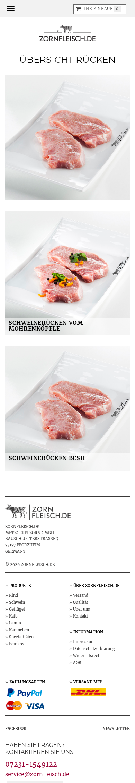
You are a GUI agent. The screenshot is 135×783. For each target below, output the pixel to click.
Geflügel (17, 609)
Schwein (17, 602)
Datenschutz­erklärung (94, 648)
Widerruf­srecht (87, 655)
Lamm (15, 623)
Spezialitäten (21, 637)
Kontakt (80, 616)
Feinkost (17, 643)
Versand (80, 595)
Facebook (15, 728)
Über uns (81, 609)
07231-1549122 (31, 764)
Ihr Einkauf (98, 8)
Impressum (84, 641)
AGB (77, 662)
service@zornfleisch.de (37, 774)
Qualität (80, 602)
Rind (13, 595)
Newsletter (116, 728)
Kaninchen (19, 630)
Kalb (13, 616)
